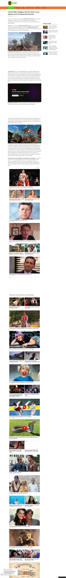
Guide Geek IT (37, 7)
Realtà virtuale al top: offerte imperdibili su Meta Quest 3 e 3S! (53, 31)
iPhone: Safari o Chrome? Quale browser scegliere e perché (52, 42)
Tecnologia (17, 7)
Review (23, 7)
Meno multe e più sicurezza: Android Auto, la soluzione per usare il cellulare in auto (53, 53)
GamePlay (44, 7)
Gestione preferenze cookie (62, 577)
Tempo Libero (10, 7)
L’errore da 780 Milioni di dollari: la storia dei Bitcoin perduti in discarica (52, 27)
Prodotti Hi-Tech (29, 7)
